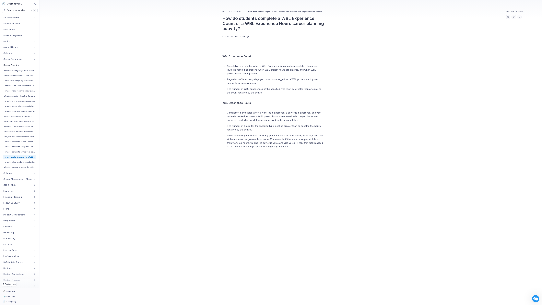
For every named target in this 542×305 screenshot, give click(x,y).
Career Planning (237, 11)
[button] (535, 298)
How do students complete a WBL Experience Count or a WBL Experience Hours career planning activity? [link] (286, 11)
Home (224, 11)
